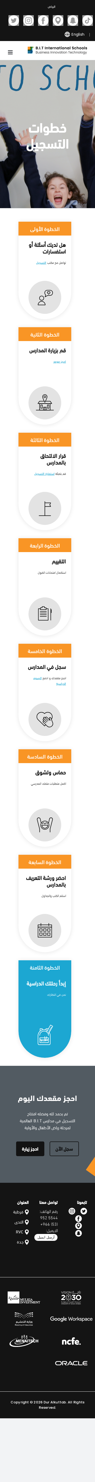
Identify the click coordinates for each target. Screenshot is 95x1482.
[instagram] (28, 20)
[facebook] (43, 20)
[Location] (58, 20)
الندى (19, 1221)
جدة (20, 1241)
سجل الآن (64, 1148)
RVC (19, 1231)
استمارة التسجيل (44, 473)
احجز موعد (59, 361)
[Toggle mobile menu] (10, 52)
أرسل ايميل (46, 1237)
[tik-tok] (87, 20)
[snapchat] (73, 20)
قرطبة (18, 1211)
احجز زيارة (30, 1148)
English (77, 34)
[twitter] (13, 20)
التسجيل (41, 262)
